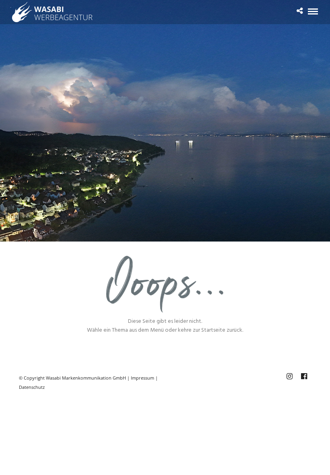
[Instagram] (289, 376)
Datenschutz (32, 387)
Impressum (142, 378)
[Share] (300, 12)
